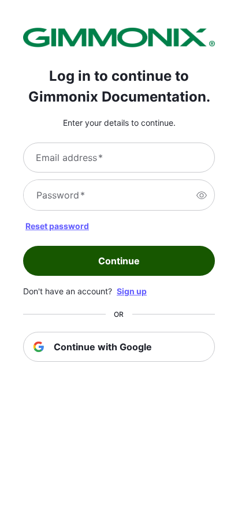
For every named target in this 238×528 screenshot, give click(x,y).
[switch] (201, 195)
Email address (69, 157)
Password (60, 195)
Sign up (132, 291)
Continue (119, 261)
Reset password (57, 226)
